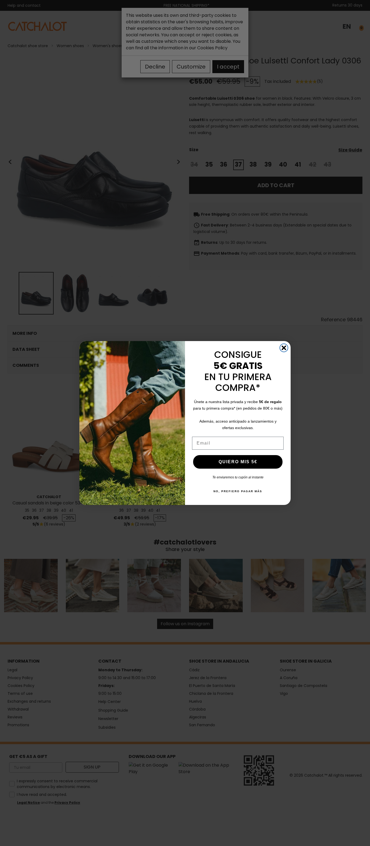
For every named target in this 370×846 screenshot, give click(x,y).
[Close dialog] (284, 348)
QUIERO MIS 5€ (238, 461)
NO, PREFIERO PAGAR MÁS (237, 491)
